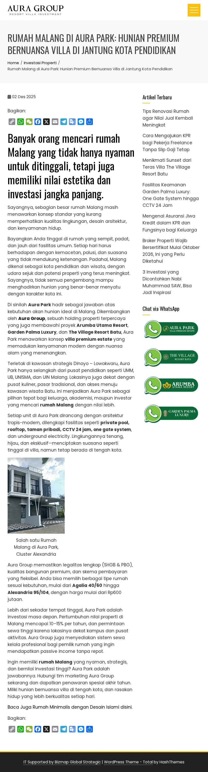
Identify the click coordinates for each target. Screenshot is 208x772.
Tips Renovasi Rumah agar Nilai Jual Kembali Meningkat (168, 118)
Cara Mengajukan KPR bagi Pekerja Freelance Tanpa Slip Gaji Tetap (167, 142)
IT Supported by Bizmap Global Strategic (62, 762)
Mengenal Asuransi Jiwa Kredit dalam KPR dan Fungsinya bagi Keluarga (170, 223)
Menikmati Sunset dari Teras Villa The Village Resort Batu (167, 167)
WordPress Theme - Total (128, 762)
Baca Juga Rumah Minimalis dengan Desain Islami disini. (70, 707)
